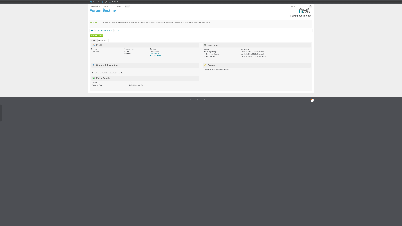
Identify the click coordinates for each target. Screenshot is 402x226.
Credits (206, 100)
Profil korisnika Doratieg (104, 30)
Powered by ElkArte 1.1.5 (196, 100)
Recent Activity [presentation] (103, 40)
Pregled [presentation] (93, 40)
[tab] (93, 40)
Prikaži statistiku (155, 55)
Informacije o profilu (96, 35)
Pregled (118, 30)
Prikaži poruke (155, 53)
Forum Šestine (103, 10)
